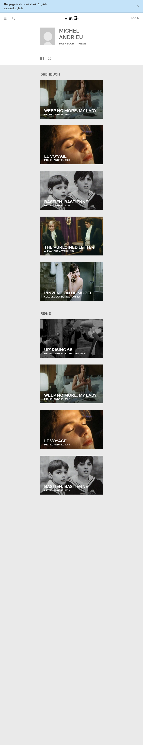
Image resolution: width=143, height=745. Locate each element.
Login (135, 18)
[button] (5, 18)
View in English (13, 8)
